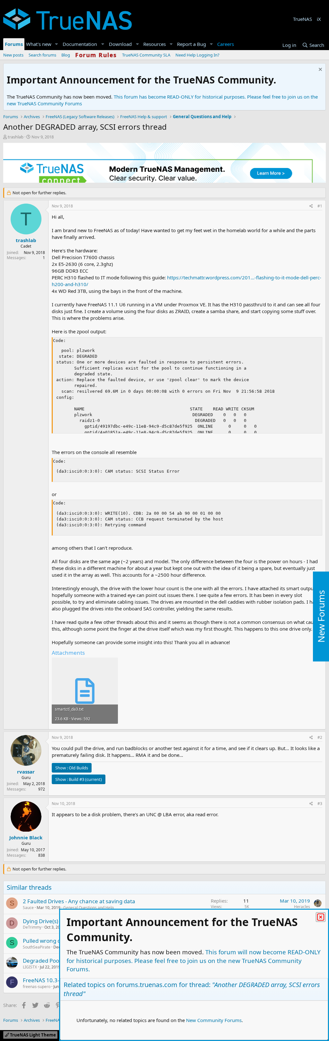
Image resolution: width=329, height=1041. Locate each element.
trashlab (15, 137)
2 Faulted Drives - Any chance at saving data (79, 901)
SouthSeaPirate (36, 947)
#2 (319, 737)
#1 (319, 206)
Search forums (42, 55)
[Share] (311, 206)
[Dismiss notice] (319, 70)
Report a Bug (191, 44)
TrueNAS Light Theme (32, 1035)
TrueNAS (302, 19)
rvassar (26, 771)
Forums (14, 44)
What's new (38, 44)
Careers (225, 44)
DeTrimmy (32, 927)
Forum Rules (96, 55)
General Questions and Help (88, 907)
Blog (65, 55)
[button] (56, 44)
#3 (319, 803)
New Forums (321, 616)
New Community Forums (214, 1020)
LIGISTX (30, 967)
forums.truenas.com (146, 984)
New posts (13, 55)
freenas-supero (36, 986)
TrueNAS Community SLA (146, 55)
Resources (154, 44)
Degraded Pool (41, 960)
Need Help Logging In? (197, 55)
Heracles (302, 906)
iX (319, 19)
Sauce (28, 907)
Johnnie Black (25, 837)
